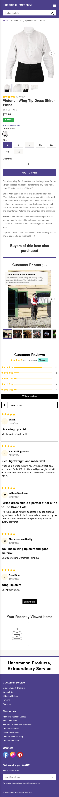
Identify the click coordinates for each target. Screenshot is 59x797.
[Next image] (52, 53)
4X (18, 151)
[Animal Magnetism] (27, 334)
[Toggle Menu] (54, 5)
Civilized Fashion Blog (13, 736)
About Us (7, 703)
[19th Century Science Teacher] (7, 334)
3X (7, 151)
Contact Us (8, 691)
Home (5, 20)
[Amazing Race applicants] (17, 334)
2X (51, 144)
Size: (5, 140)
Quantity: (7, 158)
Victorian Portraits (11, 732)
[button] (9, 96)
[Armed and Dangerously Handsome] (37, 334)
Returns (6, 699)
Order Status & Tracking (14, 687)
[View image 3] (25, 88)
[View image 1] (7, 88)
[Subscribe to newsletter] (53, 777)
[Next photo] (52, 299)
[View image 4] (35, 88)
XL (40, 144)
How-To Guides (10, 720)
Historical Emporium (17, 5)
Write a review (29, 396)
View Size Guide (12, 125)
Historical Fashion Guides (14, 716)
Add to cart (29, 172)
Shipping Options (10, 695)
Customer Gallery (11, 740)
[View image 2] (16, 88)
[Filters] (4, 405)
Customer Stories (11, 728)
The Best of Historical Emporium (17, 724)
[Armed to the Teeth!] (47, 334)
